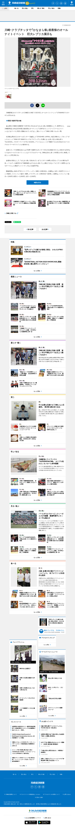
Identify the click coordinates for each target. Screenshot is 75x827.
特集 (59, 8)
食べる (16, 8)
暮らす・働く (41, 8)
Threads (65, 3)
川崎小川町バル (11, 213)
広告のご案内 (39, 797)
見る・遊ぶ (25, 8)
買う (32, 8)
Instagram (61, 3)
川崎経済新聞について (11, 794)
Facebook (53, 3)
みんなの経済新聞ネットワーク (37, 811)
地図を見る (37, 182)
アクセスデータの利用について (52, 794)
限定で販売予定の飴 (14, 121)
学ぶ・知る (51, 8)
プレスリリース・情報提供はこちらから (30, 794)
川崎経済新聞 (16, 3)
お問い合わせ (67, 794)
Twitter (57, 3)
